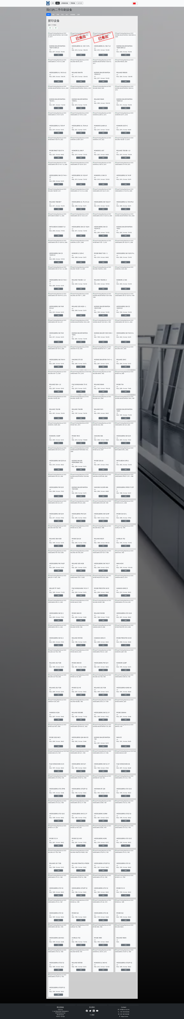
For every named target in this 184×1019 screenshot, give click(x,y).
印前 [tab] (53, 14)
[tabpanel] (92, 507)
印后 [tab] (62, 14)
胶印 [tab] (48, 14)
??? (50, 28)
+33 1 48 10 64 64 (124, 1012)
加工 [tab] (67, 14)
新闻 (53, 3)
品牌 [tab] (78, 14)
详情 (58, 55)
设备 (57, 3)
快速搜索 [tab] (72, 14)
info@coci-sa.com (124, 1009)
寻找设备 (73, 3)
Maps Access (124, 1016)
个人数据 (92, 1015)
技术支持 (80, 3)
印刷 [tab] (58, 14)
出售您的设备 (64, 3)
